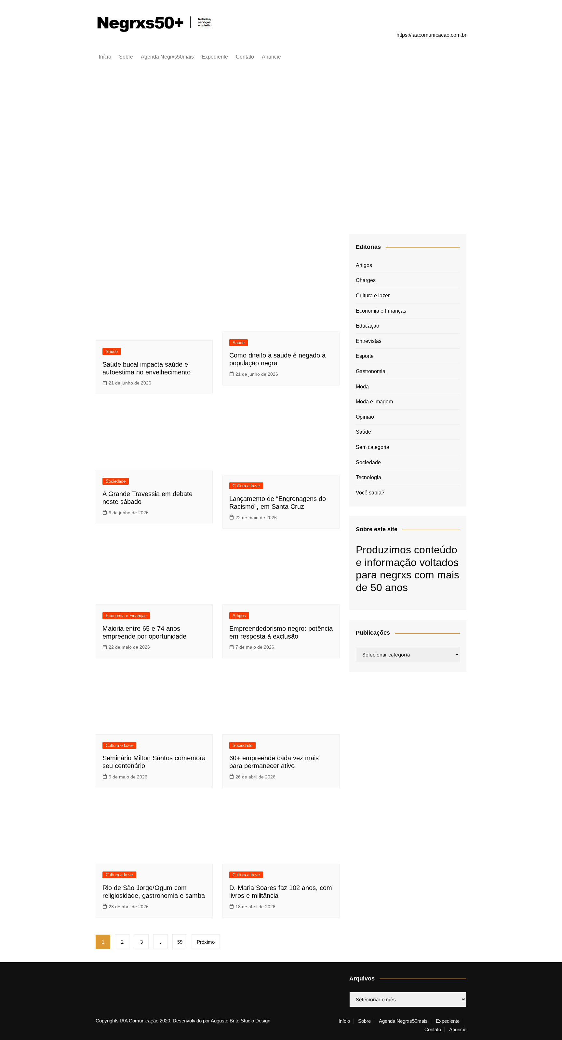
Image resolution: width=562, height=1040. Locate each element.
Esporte (365, 356)
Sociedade (116, 481)
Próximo (206, 942)
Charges (366, 280)
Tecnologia (368, 477)
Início (105, 57)
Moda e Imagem (374, 401)
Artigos (239, 615)
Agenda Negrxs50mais (167, 57)
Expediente (215, 57)
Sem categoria (372, 447)
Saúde (112, 351)
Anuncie (271, 57)
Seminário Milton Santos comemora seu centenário (408, 110)
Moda (362, 386)
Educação (367, 326)
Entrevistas (368, 341)
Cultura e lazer (408, 79)
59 (179, 942)
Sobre (126, 57)
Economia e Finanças (126, 615)
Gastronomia (370, 371)
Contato (245, 57)
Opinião (365, 417)
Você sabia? (370, 492)
